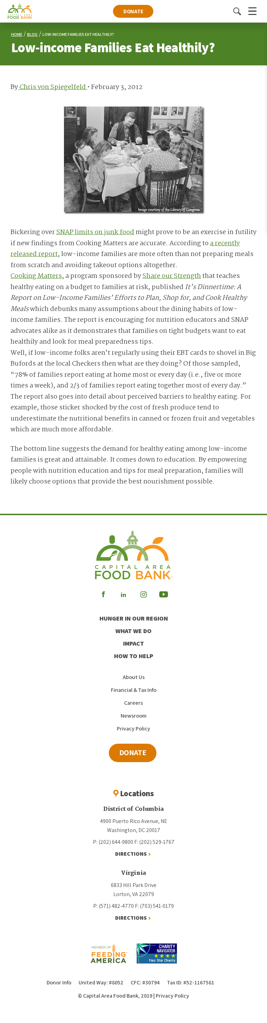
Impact (133, 643)
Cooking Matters (36, 276)
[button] (237, 11)
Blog (32, 34)
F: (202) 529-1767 (154, 842)
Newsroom (133, 715)
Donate (133, 11)
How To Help (133, 656)
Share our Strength (172, 276)
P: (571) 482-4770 (113, 906)
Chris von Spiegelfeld (52, 87)
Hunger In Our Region (133, 618)
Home (16, 34)
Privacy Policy (133, 728)
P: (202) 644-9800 (113, 842)
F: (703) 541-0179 (154, 906)
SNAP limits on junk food (95, 232)
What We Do (133, 631)
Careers (133, 702)
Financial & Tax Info (133, 690)
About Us (134, 677)
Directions (131, 853)
